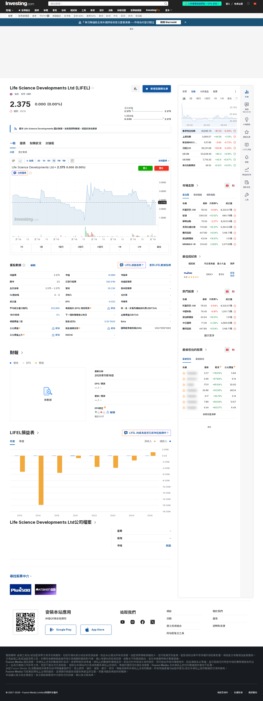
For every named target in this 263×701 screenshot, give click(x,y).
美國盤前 (56, 15)
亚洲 (123, 15)
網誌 (169, 611)
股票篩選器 (136, 10)
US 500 (186, 159)
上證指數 (186, 136)
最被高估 (200, 359)
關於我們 (218, 611)
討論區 (50, 143)
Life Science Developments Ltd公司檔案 (51, 522)
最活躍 (185, 194)
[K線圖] (13, 161)
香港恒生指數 (188, 131)
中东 (115, 15)
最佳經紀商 (189, 256)
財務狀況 (35, 143)
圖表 (23, 143)
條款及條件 (222, 692)
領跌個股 (210, 194)
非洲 (130, 15)
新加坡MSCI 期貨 (190, 142)
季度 (21, 441)
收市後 (67, 15)
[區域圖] (20, 161)
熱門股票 (188, 291)
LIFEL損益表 (22, 432)
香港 (34, 15)
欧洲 (108, 15)
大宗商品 (204, 91)
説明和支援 (219, 625)
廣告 (215, 618)
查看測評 (232, 274)
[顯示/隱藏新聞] (72, 161)
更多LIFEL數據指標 (160, 265)
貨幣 (184, 91)
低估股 (138, 15)
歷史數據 (22, 152)
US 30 (185, 154)
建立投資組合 (174, 625)
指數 (193, 91)
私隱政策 (238, 692)
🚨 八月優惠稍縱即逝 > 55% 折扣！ (202, 3)
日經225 (186, 148)
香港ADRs (91, 15)
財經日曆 (121, 10)
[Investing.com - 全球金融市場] (20, 3)
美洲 (101, 15)
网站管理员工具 (175, 633)
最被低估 (186, 359)
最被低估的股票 (192, 349)
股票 (10, 15)
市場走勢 (188, 185)
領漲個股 (197, 194)
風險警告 (253, 692)
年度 (12, 441)
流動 (169, 618)
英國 (168, 545)
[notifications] (248, 3)
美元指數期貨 (188, 165)
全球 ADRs (78, 15)
